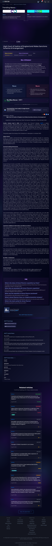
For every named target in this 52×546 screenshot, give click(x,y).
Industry (6, 363)
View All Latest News (25, 511)
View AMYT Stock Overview (26, 314)
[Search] (45, 1)
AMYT (41, 123)
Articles (31, 519)
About (8, 519)
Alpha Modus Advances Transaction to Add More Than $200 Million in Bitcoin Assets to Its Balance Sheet (25, 409)
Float (5, 360)
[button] (38, 1)
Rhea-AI (8, 526)
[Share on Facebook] (46, 114)
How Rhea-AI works (26, 104)
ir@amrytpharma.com (36, 269)
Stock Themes (32, 528)
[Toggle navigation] (48, 1)
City (5, 377)
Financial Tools (32, 532)
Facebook (44, 521)
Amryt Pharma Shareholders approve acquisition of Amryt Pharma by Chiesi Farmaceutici (23, 340)
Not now (45, 109)
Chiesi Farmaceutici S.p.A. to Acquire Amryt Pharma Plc (16, 347)
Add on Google (37, 109)
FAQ (8, 525)
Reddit (43, 523)
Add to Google (44, 525)
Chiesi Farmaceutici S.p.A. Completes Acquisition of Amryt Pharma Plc (19, 336)
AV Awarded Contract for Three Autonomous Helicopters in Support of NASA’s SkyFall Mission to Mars (25, 434)
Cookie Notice (20, 521)
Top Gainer (38, 394)
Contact (8, 521)
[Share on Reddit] (44, 114)
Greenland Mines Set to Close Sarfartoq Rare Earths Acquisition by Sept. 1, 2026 (24, 465)
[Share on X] (42, 114)
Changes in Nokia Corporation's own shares (22, 444)
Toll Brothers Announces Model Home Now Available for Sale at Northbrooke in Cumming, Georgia (25, 502)
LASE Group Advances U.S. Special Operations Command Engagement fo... (13, 17)
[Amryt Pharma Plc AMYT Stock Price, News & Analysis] (6, 310)
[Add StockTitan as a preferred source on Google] (48, 114)
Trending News (8, 8)
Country (6, 374)
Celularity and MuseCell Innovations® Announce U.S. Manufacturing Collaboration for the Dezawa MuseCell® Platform (25, 398)
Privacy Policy (20, 523)
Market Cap (32, 523)
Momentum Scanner (32, 526)
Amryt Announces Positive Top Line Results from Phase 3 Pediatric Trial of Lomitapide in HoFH (24, 351)
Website (6, 370)
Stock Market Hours (32, 534)
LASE (4, 14)
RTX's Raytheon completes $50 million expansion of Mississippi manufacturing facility (24, 454)
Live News (32, 530)
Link (5, 372)
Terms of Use (20, 519)
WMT (28, 14)
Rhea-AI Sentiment (23, 53)
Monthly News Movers (31, 525)
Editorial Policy (8, 523)
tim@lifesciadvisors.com (35, 270)
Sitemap (8, 528)
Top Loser (38, 406)
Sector (6, 367)
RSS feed (43, 519)
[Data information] (14, 357)
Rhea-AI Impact (8, 53)
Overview (6, 41)
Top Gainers (32, 521)
